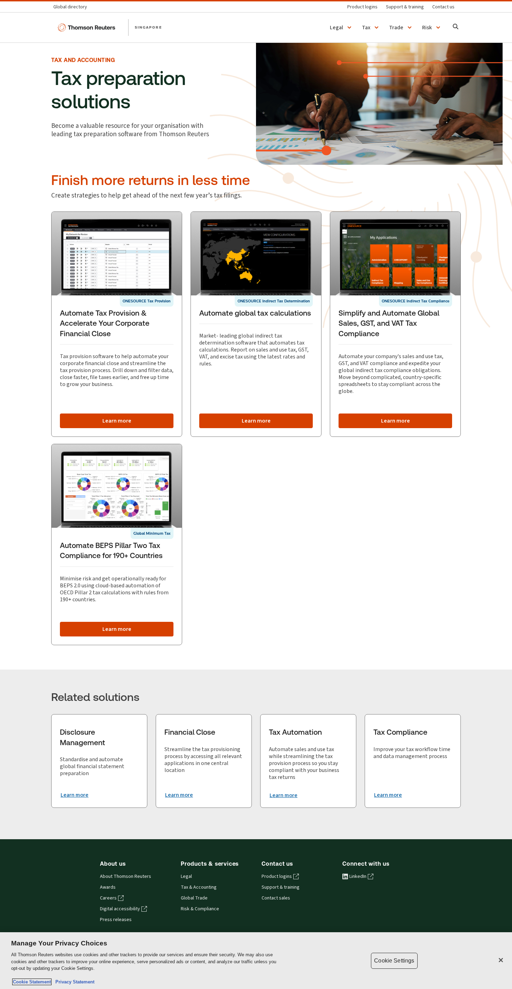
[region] (256, 960)
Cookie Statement (32, 981)
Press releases (116, 920)
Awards (108, 887)
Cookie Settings (394, 961)
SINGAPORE (148, 27)
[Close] (501, 960)
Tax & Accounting (199, 887)
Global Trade (194, 898)
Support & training (281, 887)
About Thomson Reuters (125, 876)
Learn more (116, 420)
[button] (342, 28)
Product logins (277, 876)
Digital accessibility (120, 909)
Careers (108, 898)
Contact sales (276, 898)
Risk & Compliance (200, 909)
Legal (186, 876)
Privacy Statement (73, 981)
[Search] (456, 27)
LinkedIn (357, 876)
